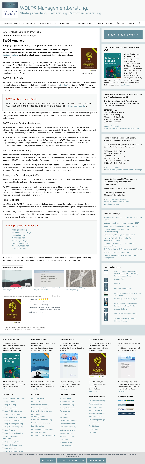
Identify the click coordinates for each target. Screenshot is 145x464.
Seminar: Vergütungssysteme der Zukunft (119, 235)
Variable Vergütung (67, 436)
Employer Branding (67, 402)
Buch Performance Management (43, 435)
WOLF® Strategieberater (123, 288)
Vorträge (100, 23)
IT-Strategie (93, 429)
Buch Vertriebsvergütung (40, 423)
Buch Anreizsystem (38, 398)
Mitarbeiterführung (67, 408)
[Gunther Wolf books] (130, 409)
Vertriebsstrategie (19, 238)
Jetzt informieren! (112, 126)
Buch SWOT (35, 402)
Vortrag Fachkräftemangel (12, 411)
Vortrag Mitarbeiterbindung (12, 420)
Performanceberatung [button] (62, 23)
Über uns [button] (120, 23)
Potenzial (63, 414)
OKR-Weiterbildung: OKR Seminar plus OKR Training (123, 249)
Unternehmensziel (66, 433)
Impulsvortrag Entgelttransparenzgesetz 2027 (121, 226)
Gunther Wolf (65, 85)
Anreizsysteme (65, 398)
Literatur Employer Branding (41, 411)
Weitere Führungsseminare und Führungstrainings (123, 170)
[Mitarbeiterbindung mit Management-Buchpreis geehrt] (17, 278)
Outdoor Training (120, 309)
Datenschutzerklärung (96, 460)
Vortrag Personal (8, 430)
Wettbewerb (64, 439)
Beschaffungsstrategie (21, 246)
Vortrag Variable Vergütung (12, 427)
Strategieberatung (10, 55)
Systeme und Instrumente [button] (83, 23)
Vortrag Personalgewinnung (12, 424)
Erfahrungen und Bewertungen (125, 299)
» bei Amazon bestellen (76, 106)
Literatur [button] (109, 23)
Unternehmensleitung (68, 427)
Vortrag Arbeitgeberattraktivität (14, 417)
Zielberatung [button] (44, 23)
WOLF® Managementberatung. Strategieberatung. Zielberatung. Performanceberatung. (126, 273)
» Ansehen (6, 389)
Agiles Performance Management (116, 252)
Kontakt (117, 284)
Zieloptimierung (66, 443)
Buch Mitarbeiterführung (40, 405)
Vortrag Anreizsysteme (11, 442)
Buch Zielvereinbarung (39, 408)
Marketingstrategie (19, 240)
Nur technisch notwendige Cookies (71, 460)
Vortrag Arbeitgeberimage (12, 445)
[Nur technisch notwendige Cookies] (143, 458)
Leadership (93, 432)
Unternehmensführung (68, 424)
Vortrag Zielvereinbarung (11, 414)
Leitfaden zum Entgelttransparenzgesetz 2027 (121, 223)
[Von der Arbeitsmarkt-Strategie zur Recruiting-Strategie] (81, 278)
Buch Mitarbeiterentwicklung (42, 429)
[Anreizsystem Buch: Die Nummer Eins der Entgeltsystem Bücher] (49, 278)
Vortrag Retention (9, 448)
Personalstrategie (19, 235)
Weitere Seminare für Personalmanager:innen (122, 128)
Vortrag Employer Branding (12, 433)
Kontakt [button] (131, 23)
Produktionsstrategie (20, 243)
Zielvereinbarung (66, 446)
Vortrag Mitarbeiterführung (12, 451)
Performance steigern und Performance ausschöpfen (24, 330)
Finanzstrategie (94, 423)
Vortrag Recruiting (9, 405)
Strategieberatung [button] (29, 23)
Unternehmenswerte (67, 430)
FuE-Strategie (94, 426)
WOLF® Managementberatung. (54, 8)
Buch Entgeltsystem (38, 432)
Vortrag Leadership (9, 402)
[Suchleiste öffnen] (139, 23)
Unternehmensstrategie (21, 232)
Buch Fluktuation (37, 426)
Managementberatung (12, 23)
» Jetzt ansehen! (126, 85)
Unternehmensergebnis (68, 420)
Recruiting (64, 417)
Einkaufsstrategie (19, 248)
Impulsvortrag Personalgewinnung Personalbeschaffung (25, 327)
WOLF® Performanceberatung (125, 314)
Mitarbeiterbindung (67, 405)
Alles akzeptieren (48, 460)
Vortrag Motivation (9, 408)
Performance (65, 411)
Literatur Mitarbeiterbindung (41, 420)
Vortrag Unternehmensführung (13, 398)
